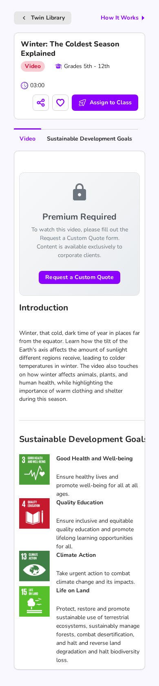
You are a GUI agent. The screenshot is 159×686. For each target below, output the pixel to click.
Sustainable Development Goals (89, 139)
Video (27, 139)
